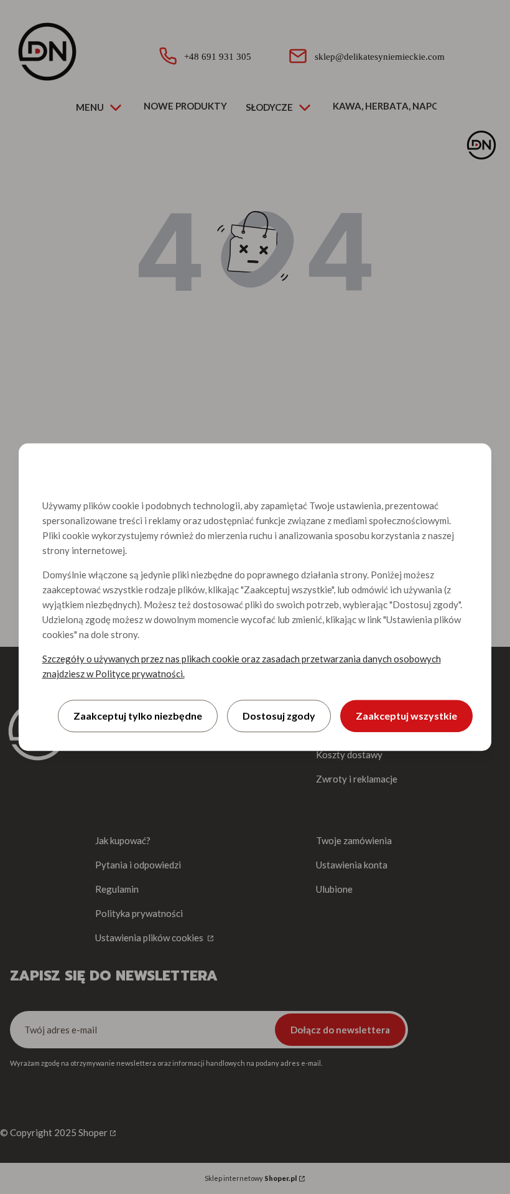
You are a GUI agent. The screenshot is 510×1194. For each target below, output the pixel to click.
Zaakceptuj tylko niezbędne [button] (137, 716)
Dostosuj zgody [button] (279, 716)
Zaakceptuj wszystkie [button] (406, 716)
